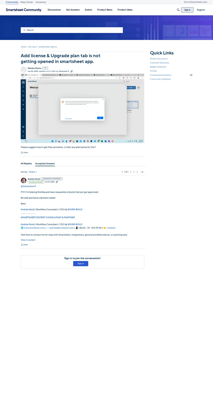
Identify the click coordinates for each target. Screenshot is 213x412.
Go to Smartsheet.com (195, 2)
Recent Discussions (159, 58)
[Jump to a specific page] (142, 172)
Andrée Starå (34, 179)
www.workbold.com (34, 227)
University (40, 2)
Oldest (32, 172)
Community (12, 2)
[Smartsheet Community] (24, 10)
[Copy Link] (71, 71)
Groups (153, 71)
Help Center (26, 2)
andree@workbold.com (61, 227)
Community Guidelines (160, 79)
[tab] (26, 163)
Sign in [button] (81, 263)
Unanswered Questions (171, 75)
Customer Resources (159, 62)
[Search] (178, 9)
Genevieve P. (64, 71)
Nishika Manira (34, 68)
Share (24, 152)
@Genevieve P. (29, 186)
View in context (28, 240)
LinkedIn (111, 227)
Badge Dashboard (158, 66)
